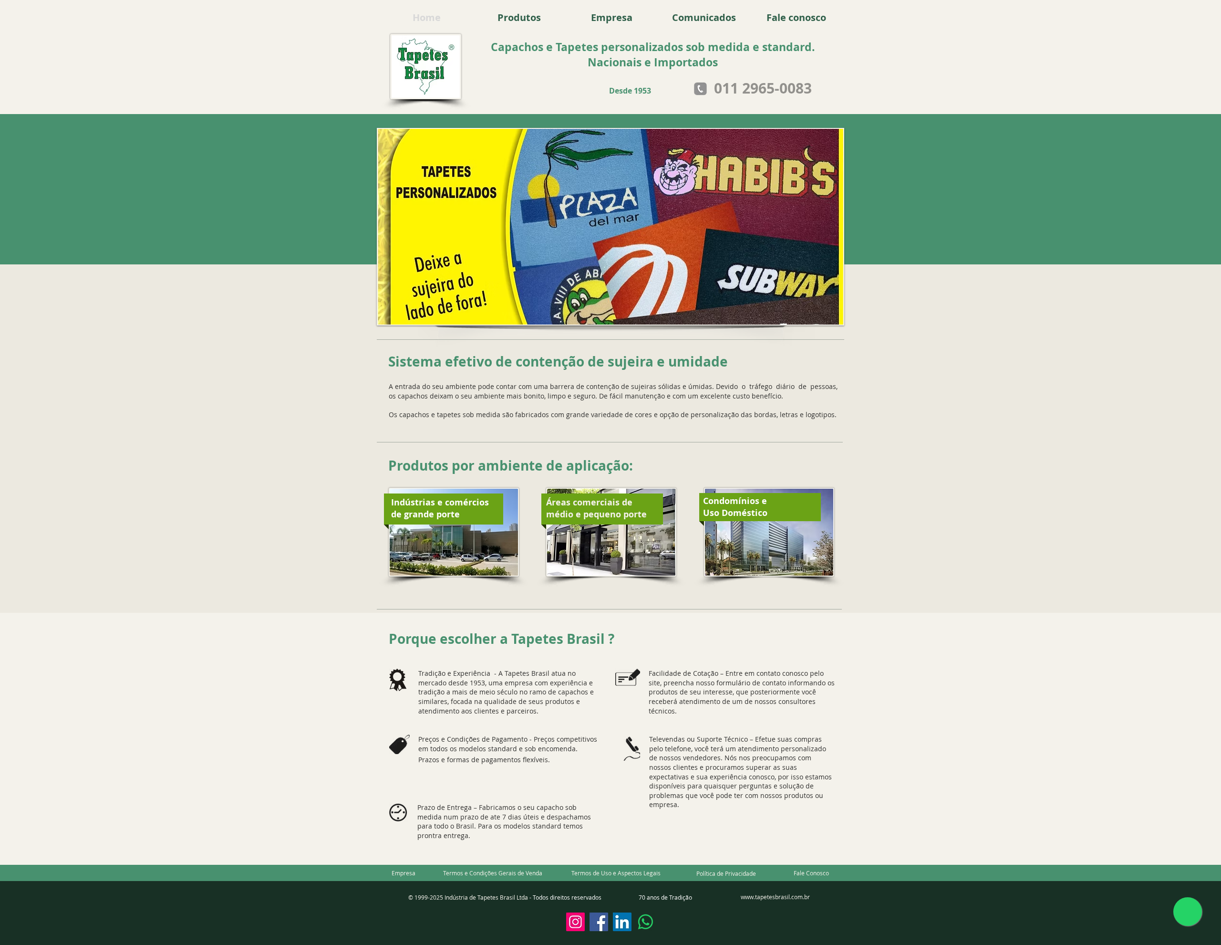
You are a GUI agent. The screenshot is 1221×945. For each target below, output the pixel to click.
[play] (823, 316)
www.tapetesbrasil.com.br (775, 897)
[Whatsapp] (645, 922)
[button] (492, 873)
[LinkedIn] (622, 922)
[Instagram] (575, 922)
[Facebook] (599, 922)
